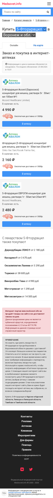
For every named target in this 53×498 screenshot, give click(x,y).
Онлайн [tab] (14, 45)
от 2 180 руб (24, 250)
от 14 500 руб (21, 296)
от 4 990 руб (22, 281)
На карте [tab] (38, 45)
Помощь (27, 445)
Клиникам (26, 430)
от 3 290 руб (24, 265)
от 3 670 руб (18, 257)
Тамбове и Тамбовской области (20, 402)
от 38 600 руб (17, 273)
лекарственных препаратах (19, 492)
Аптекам (26, 426)
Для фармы (26, 440)
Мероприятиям (26, 435)
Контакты (26, 416)
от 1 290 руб (19, 288)
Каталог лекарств (23, 20)
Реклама (26, 421)
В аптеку (26, 123)
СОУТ (26, 459)
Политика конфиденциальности (26, 455)
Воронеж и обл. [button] (17, 35)
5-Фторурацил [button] (29, 29)
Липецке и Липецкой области (27, 399)
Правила (26, 449)
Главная (6, 20)
